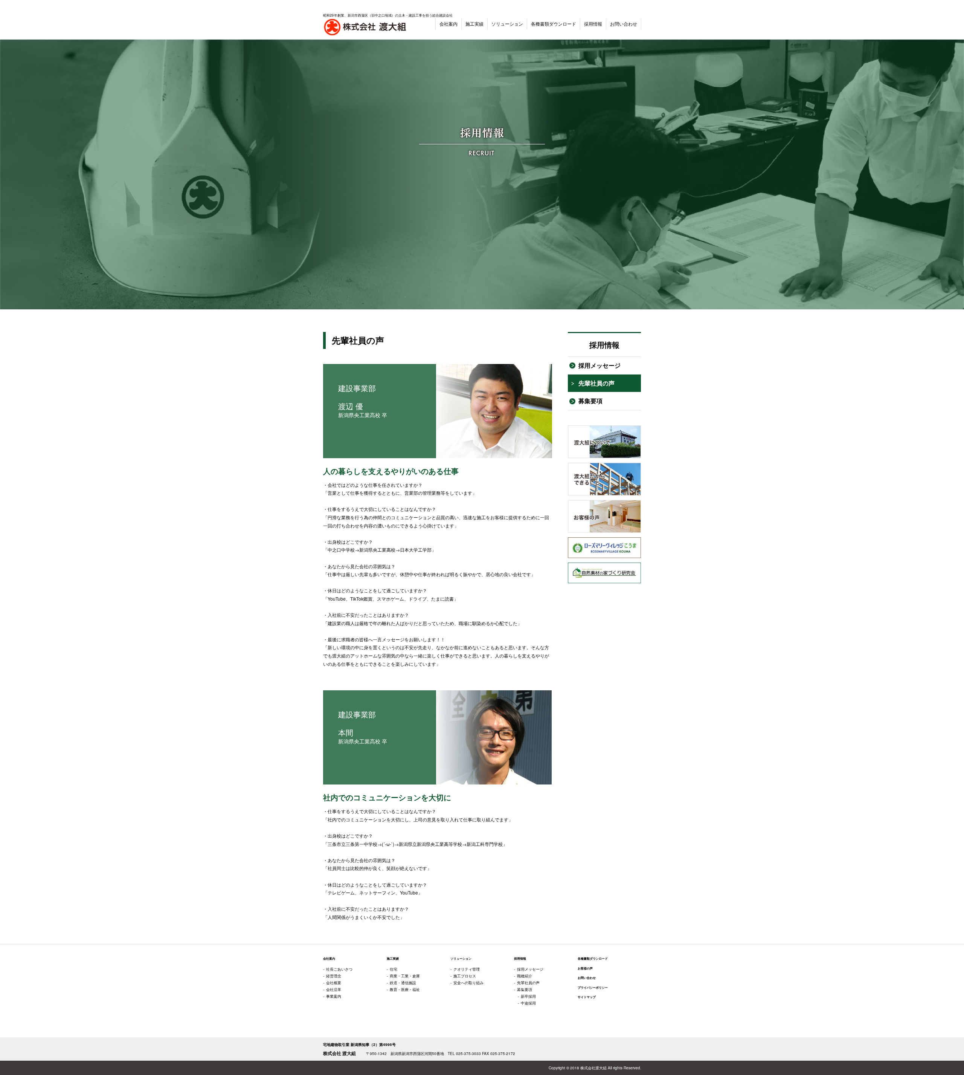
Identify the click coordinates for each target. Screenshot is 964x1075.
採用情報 (593, 23)
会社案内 (448, 23)
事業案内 (333, 996)
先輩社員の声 (596, 383)
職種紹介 (524, 976)
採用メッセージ (599, 365)
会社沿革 (333, 989)
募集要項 (590, 400)
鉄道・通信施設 (403, 982)
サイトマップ (587, 997)
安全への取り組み (468, 982)
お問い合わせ (623, 23)
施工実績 (474, 23)
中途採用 (528, 1003)
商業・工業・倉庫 (405, 976)
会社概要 (333, 982)
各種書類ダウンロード (553, 23)
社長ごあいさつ (339, 969)
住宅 (393, 969)
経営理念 (333, 976)
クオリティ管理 (466, 969)
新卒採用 (528, 996)
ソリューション (507, 23)
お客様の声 (585, 968)
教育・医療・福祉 (405, 989)
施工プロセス (464, 976)
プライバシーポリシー (593, 987)
